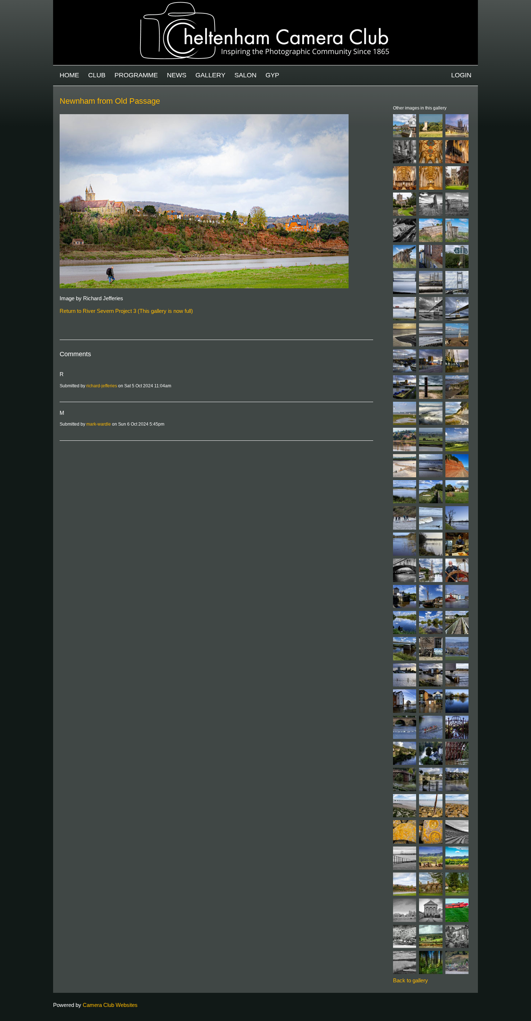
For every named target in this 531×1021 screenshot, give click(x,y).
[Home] (265, 3)
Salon (245, 75)
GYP (272, 75)
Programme (136, 75)
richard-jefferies (101, 385)
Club (96, 75)
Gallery (210, 75)
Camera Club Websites (110, 1005)
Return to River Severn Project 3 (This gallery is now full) (126, 311)
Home (69, 75)
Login (461, 75)
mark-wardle (98, 424)
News (176, 75)
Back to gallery (410, 980)
